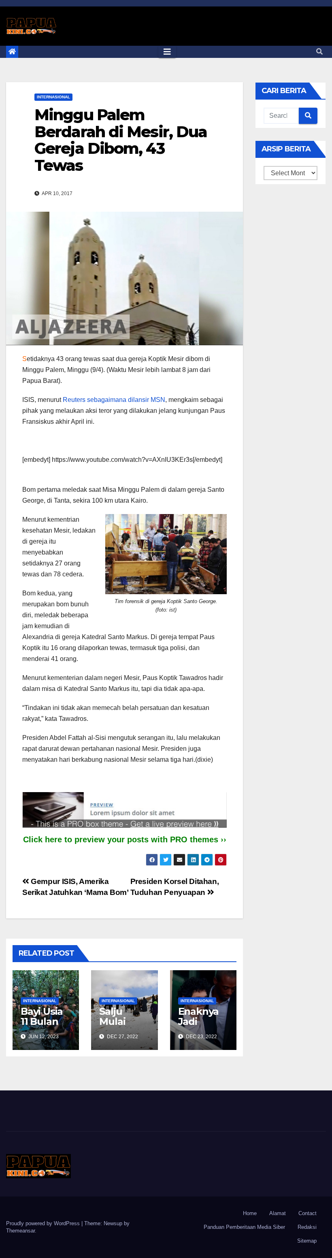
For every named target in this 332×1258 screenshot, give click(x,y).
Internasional (53, 97)
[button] (319, 51)
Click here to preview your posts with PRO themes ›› (124, 839)
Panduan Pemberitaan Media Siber (244, 1227)
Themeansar (20, 1231)
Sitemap (307, 1241)
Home (250, 1213)
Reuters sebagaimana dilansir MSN (114, 399)
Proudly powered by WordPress (43, 1223)
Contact (307, 1213)
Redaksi (307, 1227)
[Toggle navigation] (167, 52)
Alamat (277, 1213)
